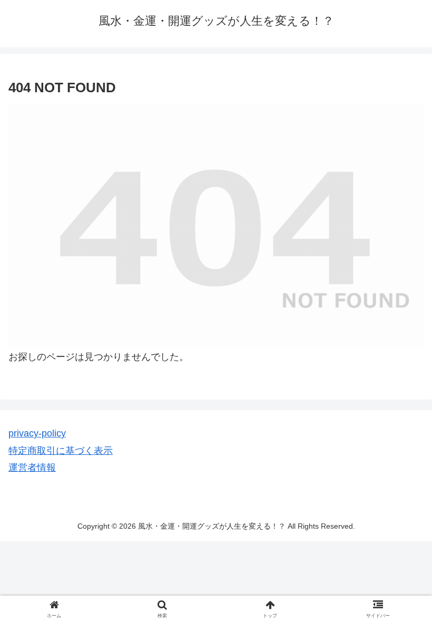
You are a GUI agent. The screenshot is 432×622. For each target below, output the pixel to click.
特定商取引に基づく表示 (60, 450)
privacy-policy (37, 433)
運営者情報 (32, 467)
